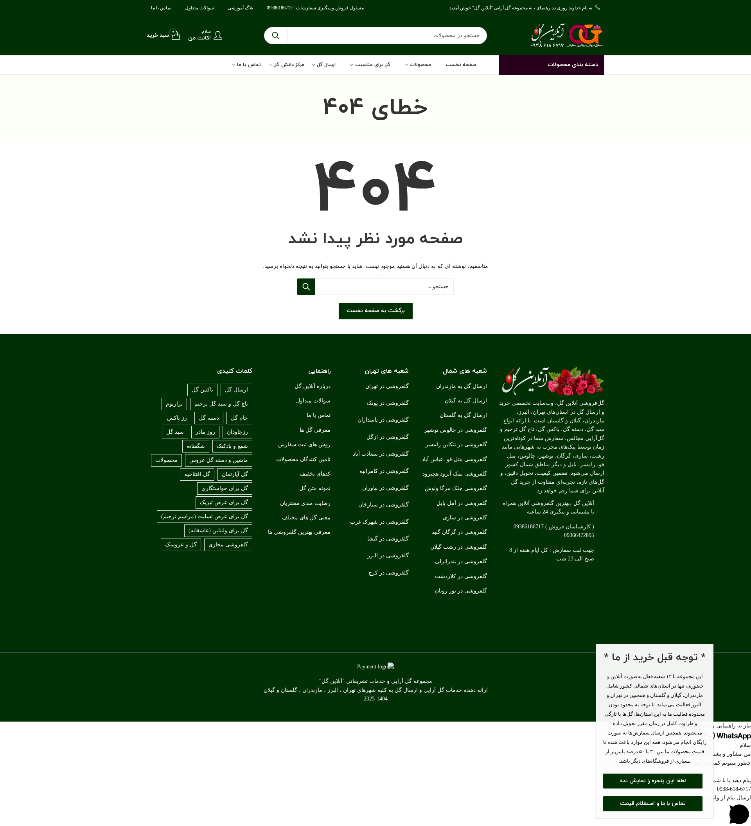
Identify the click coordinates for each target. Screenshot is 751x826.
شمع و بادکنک (232, 446)
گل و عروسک (181, 545)
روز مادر (205, 432)
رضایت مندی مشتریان (305, 503)
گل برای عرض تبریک (224, 502)
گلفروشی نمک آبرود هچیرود (454, 474)
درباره (324, 386)
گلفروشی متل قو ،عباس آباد (454, 459)
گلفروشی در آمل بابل (462, 503)
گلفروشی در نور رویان (461, 591)
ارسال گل (236, 390)
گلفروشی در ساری (465, 518)
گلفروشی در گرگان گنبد (459, 532)
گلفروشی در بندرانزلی (461, 561)
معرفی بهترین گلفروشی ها (299, 532)
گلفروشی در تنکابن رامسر (456, 444)
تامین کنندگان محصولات (303, 459)
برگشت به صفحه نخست (376, 310)
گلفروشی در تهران (387, 386)
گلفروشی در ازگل (388, 437)
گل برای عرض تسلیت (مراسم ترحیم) (204, 516)
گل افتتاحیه (197, 474)
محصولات (166, 460)
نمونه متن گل (315, 488)
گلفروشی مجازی (228, 545)
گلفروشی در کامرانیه (384, 471)
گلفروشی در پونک (388, 403)
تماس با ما (319, 415)
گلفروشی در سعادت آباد (381, 454)
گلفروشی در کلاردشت (461, 576)
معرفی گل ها (315, 430)
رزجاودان (237, 432)
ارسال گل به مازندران (461, 386)
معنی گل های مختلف (306, 518)
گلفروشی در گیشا (388, 539)
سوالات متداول (313, 401)
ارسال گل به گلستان (463, 415)
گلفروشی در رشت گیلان (458, 547)
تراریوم (174, 404)
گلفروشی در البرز (388, 555)
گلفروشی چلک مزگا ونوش (456, 488)
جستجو (275, 35)
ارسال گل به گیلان (466, 401)
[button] (375, 726)
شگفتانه (196, 446)
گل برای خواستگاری (224, 488)
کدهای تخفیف (315, 474)
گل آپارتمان (235, 474)
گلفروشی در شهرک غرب (379, 522)
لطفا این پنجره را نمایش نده (653, 781)
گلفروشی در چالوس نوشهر (455, 430)
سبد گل (175, 432)
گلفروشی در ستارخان (383, 505)
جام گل (239, 418)
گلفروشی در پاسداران (383, 420)
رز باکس (177, 418)
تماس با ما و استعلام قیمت (653, 803)
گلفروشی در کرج (388, 573)
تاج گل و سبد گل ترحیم (221, 404)
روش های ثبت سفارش (304, 444)
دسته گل (209, 418)
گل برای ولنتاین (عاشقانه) (218, 530)
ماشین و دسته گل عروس (218, 460)
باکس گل (202, 390)
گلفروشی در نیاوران (385, 488)
